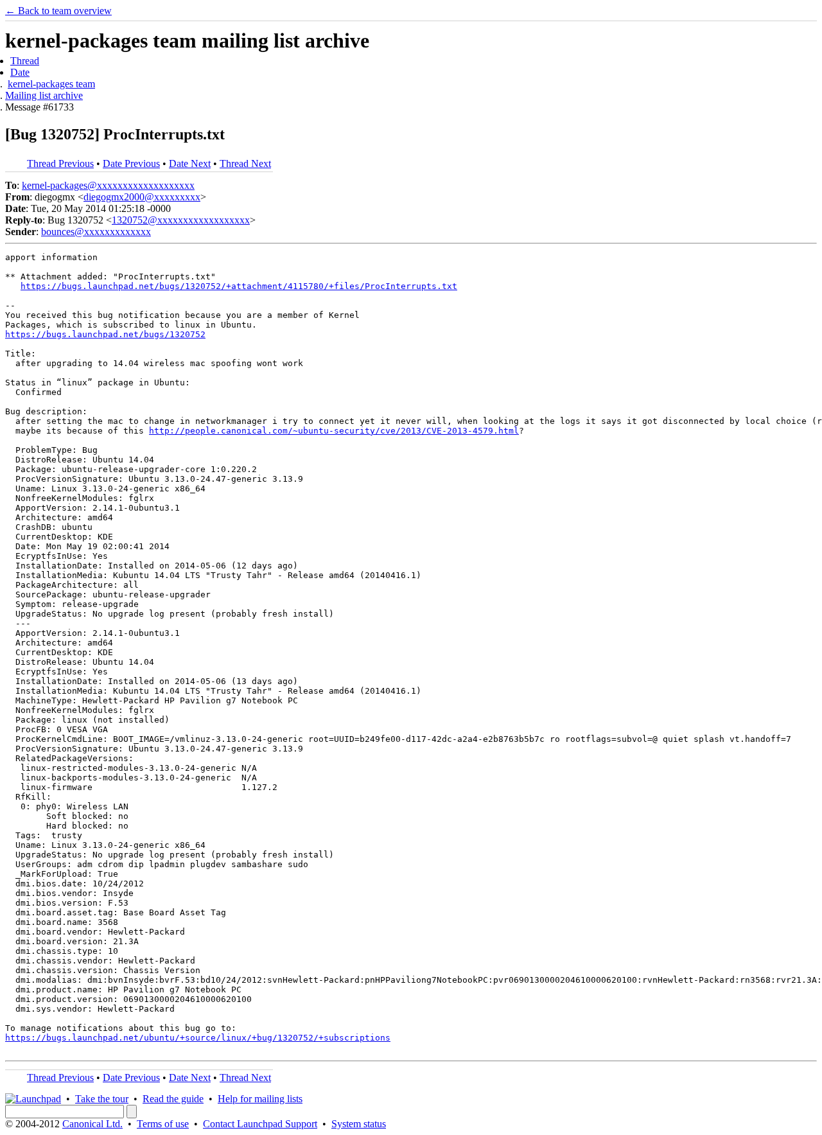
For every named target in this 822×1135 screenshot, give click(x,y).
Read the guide (173, 1098)
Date (20, 72)
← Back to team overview (58, 10)
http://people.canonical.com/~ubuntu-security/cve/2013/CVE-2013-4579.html (334, 431)
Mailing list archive (44, 95)
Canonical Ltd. (92, 1123)
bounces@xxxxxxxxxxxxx (96, 231)
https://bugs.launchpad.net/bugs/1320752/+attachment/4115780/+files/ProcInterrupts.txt (239, 286)
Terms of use (163, 1123)
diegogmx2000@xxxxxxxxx (141, 196)
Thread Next (245, 163)
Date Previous (131, 163)
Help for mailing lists (260, 1098)
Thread (24, 60)
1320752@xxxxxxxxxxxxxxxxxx (181, 220)
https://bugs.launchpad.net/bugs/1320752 (105, 334)
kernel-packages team (51, 83)
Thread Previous (60, 163)
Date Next (190, 163)
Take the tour (101, 1098)
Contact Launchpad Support (260, 1123)
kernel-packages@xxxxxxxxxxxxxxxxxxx (108, 185)
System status (358, 1123)
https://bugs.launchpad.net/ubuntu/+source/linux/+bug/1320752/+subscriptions (197, 1038)
